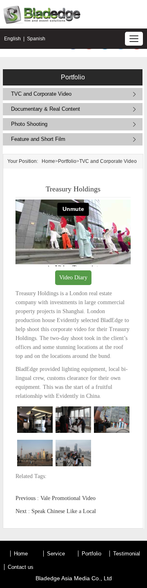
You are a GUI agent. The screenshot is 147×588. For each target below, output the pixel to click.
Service (56, 554)
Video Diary (73, 277)
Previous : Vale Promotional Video (56, 498)
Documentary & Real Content (45, 109)
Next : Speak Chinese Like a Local (56, 511)
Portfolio (67, 161)
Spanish (36, 39)
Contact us (20, 567)
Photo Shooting (29, 124)
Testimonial (126, 554)
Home (48, 161)
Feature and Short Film (38, 139)
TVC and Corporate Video (41, 94)
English (12, 39)
